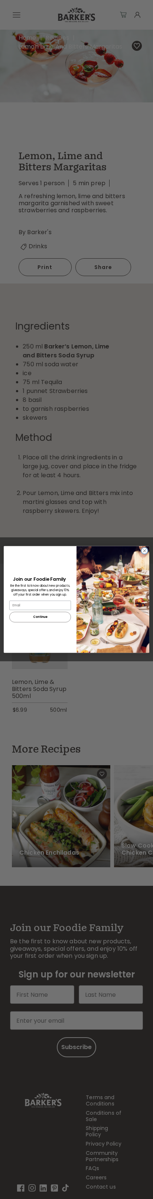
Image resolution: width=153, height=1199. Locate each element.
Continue (40, 617)
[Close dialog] (144, 551)
